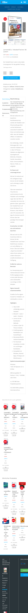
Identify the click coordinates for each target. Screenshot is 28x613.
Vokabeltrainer (19, 89)
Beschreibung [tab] (5, 99)
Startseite (7, 7)
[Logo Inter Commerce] (4, 2)
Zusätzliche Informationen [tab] (5, 104)
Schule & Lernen (19, 86)
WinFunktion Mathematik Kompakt (16, 527)
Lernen (13, 89)
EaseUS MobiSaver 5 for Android (15, 493)
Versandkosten (15, 56)
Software (13, 7)
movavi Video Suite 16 (22, 493)
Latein (5, 91)
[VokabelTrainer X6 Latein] (14, 27)
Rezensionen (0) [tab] (5, 114)
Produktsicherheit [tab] (5, 109)
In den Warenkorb (12, 78)
